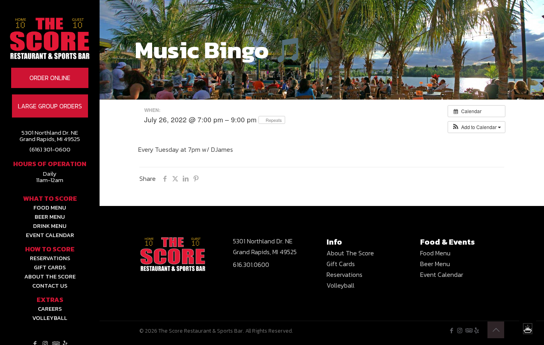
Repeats (273, 120)
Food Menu (435, 253)
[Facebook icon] (451, 330)
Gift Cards (341, 264)
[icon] (476, 330)
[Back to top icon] (495, 329)
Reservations (344, 274)
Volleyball (340, 285)
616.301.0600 (251, 264)
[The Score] (50, 50)
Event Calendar (441, 274)
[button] (476, 127)
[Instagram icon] (460, 330)
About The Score (350, 253)
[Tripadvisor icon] (468, 330)
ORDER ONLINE (49, 77)
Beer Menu (435, 264)
